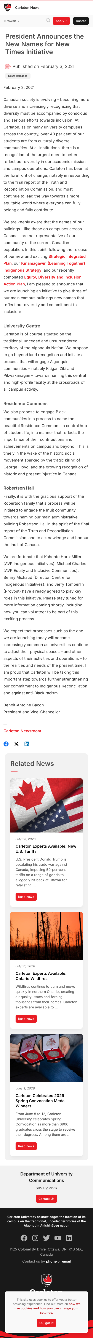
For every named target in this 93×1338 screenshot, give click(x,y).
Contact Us (46, 1198)
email (66, 1261)
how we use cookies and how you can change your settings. (47, 1308)
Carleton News (27, 7)
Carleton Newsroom (22, 731)
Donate (81, 21)
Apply (60, 21)
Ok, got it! (46, 1323)
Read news (27, 898)
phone (52, 1261)
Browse (10, 21)
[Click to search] (48, 21)
